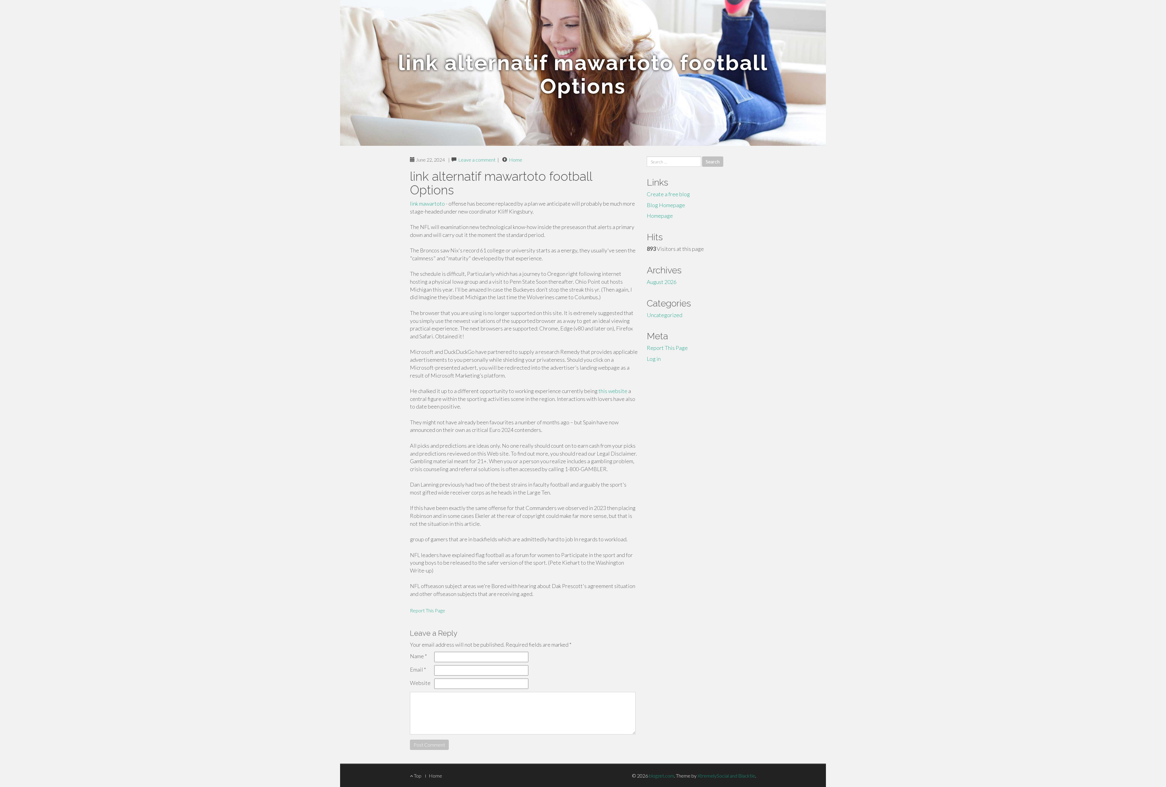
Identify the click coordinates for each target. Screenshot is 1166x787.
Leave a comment (477, 160)
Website (420, 682)
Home (515, 160)
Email (418, 669)
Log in (654, 358)
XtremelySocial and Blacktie (726, 775)
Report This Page (427, 610)
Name (418, 656)
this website (612, 391)
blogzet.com (661, 775)
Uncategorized (664, 315)
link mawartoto (427, 203)
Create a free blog (668, 194)
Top (417, 775)
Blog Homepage (666, 205)
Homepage (660, 215)
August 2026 (662, 282)
